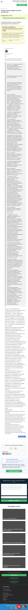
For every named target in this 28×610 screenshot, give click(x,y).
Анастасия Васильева (12, 459)
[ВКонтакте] (3, 454)
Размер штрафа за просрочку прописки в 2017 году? (14, 18)
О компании (5, 596)
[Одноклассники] (5, 454)
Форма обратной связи (7, 594)
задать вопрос (22, 436)
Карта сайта (5, 603)
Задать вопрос (22, 4)
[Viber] (7, 454)
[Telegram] (10, 454)
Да (16, 607)
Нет (11, 607)
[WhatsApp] (9, 454)
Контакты (5, 598)
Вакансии (5, 599)
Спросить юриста (14, 471)
